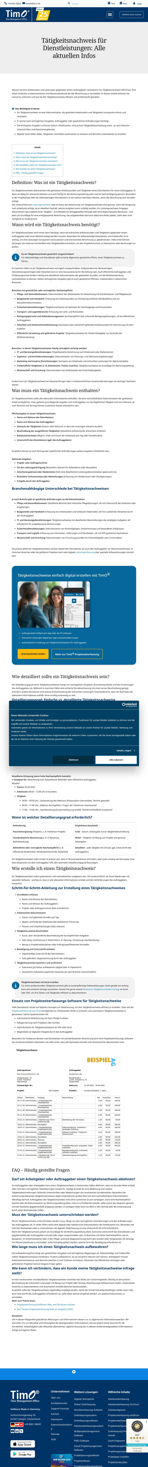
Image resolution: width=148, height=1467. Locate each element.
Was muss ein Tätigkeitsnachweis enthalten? (35, 161)
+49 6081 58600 (14, 3)
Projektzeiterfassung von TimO (26, 1011)
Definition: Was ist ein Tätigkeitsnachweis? (34, 153)
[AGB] (62, 1419)
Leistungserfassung (85, 552)
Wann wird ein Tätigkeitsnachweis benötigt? (35, 157)
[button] (110, 14)
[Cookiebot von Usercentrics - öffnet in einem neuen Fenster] (124, 705)
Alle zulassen (116, 760)
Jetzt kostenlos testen (33, 654)
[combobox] (79, 3)
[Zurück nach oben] (74, 1371)
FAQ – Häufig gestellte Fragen (28, 173)
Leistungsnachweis (41, 204)
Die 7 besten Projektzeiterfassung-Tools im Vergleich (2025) (45, 1309)
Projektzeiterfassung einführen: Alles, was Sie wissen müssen (46, 1304)
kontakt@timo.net (33, 3)
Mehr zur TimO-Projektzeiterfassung (77, 654)
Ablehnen (73, 760)
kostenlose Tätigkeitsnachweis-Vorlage (101, 989)
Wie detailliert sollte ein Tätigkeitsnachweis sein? (37, 165)
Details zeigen (124, 750)
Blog (125, 3)
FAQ (113, 3)
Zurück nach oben (74, 1377)
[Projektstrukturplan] (124, 1431)
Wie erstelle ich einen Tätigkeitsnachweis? (34, 169)
